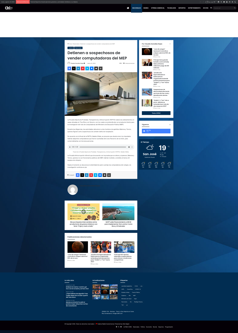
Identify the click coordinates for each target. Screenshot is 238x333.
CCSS (136, 286)
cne (141, 286)
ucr (127, 305)
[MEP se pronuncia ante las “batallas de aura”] (114, 297)
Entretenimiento (194, 8)
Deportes (181, 8)
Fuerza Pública (136, 292)
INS (130, 295)
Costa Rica (130, 289)
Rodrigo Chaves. (138, 302)
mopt (135, 298)
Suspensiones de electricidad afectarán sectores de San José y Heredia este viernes (161, 92)
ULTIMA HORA (127, 327)
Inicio (70, 44)
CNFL (122, 289)
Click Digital (126, 324)
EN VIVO (205, 8)
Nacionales (136, 8)
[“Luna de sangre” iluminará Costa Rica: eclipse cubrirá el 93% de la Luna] (77, 247)
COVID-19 (138, 289)
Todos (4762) (156, 113)
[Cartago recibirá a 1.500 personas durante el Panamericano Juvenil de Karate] (114, 287)
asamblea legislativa (126, 286)
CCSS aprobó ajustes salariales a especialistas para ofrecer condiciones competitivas (123, 257)
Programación (169, 327)
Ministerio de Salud (126, 298)
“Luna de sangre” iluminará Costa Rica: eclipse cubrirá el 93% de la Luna (77, 256)
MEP (134, 295)
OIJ (131, 302)
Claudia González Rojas (77, 63)
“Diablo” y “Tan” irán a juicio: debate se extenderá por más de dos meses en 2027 (161, 103)
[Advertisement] (119, 23)
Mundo (145, 8)
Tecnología (171, 8)
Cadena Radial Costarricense (106, 324)
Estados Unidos (125, 292)
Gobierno (123, 295)
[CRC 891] (7, 8)
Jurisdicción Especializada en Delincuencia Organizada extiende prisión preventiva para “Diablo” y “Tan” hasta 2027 (101, 258)
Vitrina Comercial (158, 8)
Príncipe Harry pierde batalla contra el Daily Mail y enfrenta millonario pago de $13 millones (161, 64)
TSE (122, 305)
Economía (149, 327)
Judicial (71, 48)
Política (143, 327)
